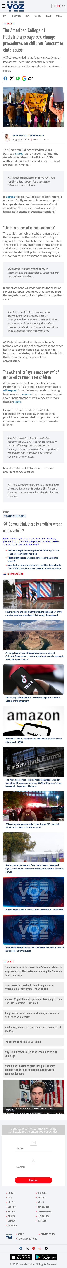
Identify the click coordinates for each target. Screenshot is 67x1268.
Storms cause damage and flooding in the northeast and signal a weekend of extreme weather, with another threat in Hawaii (34, 868)
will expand (10, 390)
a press (10, 196)
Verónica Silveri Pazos (28, 135)
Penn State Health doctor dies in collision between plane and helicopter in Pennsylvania (34, 949)
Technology (43, 1216)
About (21, 1234)
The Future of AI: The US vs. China (23, 1042)
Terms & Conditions (27, 1239)
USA (27, 16)
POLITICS (37, 16)
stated (19, 153)
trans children (15, 515)
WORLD (59, 16)
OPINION (11, 1221)
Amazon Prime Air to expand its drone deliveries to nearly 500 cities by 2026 (33, 740)
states (17, 401)
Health (49, 16)
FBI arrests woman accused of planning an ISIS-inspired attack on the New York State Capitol (32, 826)
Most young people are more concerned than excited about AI (33, 559)
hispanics (16, 16)
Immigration (43, 1207)
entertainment (45, 1212)
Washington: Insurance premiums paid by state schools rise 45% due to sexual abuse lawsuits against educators (34, 567)
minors (26, 394)
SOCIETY (11, 1212)
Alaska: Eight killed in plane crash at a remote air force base (34, 909)
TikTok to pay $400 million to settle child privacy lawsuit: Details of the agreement (33, 699)
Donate (5, 16)
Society (10, 24)
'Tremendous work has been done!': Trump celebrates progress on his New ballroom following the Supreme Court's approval (33, 971)
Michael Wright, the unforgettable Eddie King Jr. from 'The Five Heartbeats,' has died (34, 552)
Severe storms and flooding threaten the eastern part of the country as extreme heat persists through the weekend (33, 613)
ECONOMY (12, 1207)
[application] (33, 1097)
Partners (42, 1221)
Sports (11, 1216)
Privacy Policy (48, 1234)
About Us (12, 1226)
